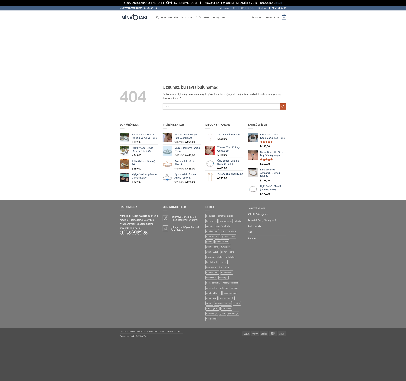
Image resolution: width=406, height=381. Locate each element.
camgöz (209, 226)
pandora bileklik (213, 293)
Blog (235, 8)
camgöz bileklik (223, 226)
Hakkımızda (224, 8)
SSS (242, 8)
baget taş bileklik (225, 216)
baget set (210, 216)
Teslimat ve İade (256, 207)
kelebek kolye (212, 262)
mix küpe (223, 277)
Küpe (206, 17)
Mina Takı (166, 17)
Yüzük (197, 17)
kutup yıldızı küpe (214, 267)
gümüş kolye (212, 246)
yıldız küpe (211, 318)
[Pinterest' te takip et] (285, 8)
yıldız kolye (233, 313)
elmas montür (212, 236)
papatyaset (211, 298)
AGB (162, 331)
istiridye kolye (227, 252)
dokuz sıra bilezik (228, 231)
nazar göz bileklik (230, 282)
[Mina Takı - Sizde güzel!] (135, 17)
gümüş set (225, 246)
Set (223, 17)
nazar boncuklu (213, 282)
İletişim (250, 8)
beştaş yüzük (225, 221)
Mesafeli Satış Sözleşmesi (262, 219)
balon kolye (211, 221)
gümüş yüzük (212, 252)
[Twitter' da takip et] (276, 8)
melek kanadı (212, 272)
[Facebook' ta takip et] (269, 8)
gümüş (209, 241)
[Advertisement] (203, 48)
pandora (234, 288)
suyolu (209, 303)
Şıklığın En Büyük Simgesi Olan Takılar (185, 228)
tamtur (237, 303)
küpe (227, 267)
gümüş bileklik (221, 241)
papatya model (230, 293)
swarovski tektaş (223, 303)
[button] (262, 8)
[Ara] (157, 17)
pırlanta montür (226, 298)
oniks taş (224, 288)
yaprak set (226, 308)
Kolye (188, 17)
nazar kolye (211, 288)
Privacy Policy (175, 331)
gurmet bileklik (228, 236)
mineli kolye (226, 272)
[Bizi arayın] (282, 8)
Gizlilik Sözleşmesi (258, 213)
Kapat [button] (278, 2)
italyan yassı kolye (214, 257)
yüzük (222, 313)
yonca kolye (211, 313)
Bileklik (178, 17)
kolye (224, 262)
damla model (212, 231)
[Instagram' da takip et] (273, 8)
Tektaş (215, 17)
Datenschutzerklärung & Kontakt (139, 331)
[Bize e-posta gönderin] (279, 8)
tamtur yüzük (212, 308)
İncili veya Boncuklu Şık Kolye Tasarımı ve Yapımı (184, 218)
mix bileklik (211, 277)
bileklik (238, 221)
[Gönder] (283, 106)
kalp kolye (230, 257)
